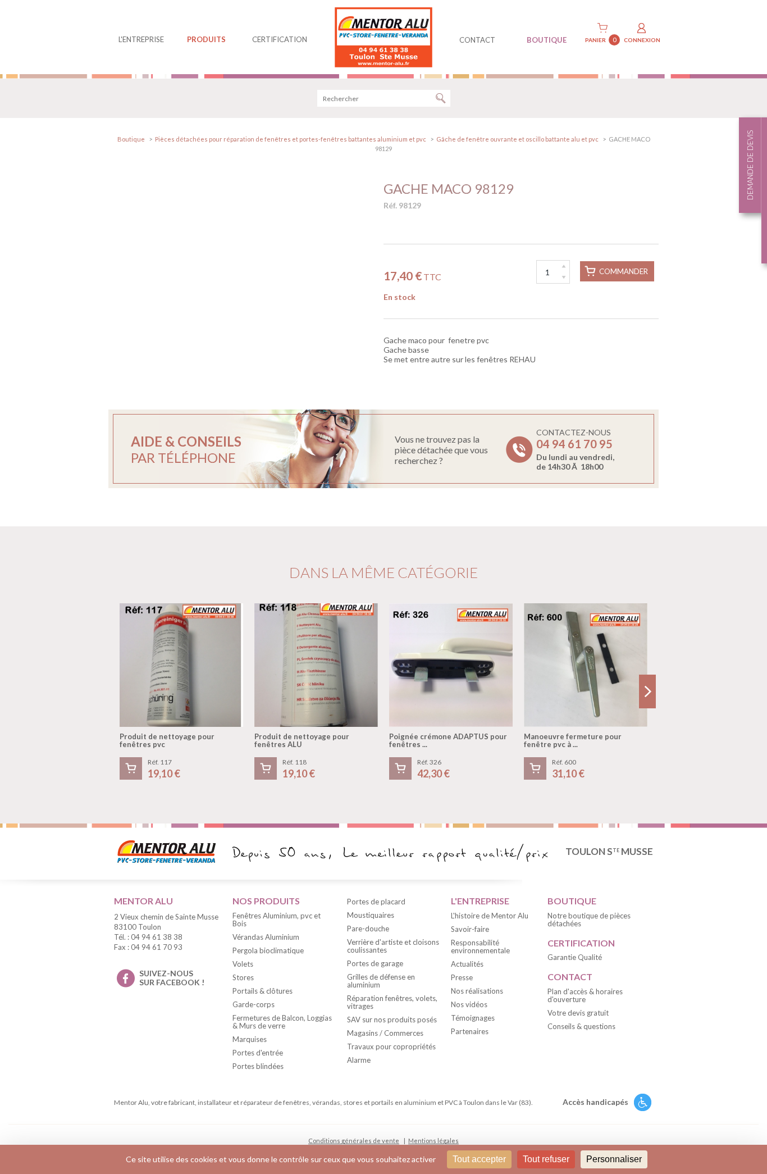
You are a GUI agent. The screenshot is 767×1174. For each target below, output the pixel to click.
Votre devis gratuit (578, 1012)
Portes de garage (375, 963)
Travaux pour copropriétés (391, 1046)
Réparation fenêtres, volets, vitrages (392, 1002)
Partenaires (469, 1031)
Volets (242, 963)
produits (206, 39)
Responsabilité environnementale (480, 946)
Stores (243, 977)
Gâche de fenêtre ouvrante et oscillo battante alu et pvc (517, 139)
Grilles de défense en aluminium (381, 980)
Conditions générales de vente (353, 1140)
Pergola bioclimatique (268, 950)
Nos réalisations (477, 990)
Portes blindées (258, 1066)
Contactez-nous (575, 449)
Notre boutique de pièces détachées (589, 919)
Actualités (467, 963)
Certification (279, 39)
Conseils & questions (581, 1026)
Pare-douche (368, 928)
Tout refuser (546, 1159)
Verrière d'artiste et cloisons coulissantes (393, 946)
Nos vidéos (469, 1004)
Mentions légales (433, 1140)
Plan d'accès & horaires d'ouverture (585, 995)
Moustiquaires (370, 915)
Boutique (131, 139)
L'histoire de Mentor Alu (489, 915)
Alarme (359, 1059)
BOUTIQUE (547, 39)
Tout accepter (479, 1159)
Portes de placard (376, 901)
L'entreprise (141, 39)
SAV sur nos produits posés (392, 1019)
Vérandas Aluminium (265, 936)
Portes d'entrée (257, 1052)
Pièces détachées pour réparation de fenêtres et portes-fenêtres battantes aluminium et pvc (290, 139)
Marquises (249, 1039)
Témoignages (473, 1017)
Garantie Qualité (574, 957)
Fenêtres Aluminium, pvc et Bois (276, 919)
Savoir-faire (470, 929)
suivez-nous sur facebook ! (171, 978)
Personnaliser (614, 1159)
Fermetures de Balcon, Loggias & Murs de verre (282, 1021)
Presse (462, 977)
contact (477, 39)
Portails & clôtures (262, 990)
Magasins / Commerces (385, 1033)
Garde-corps (253, 1004)
